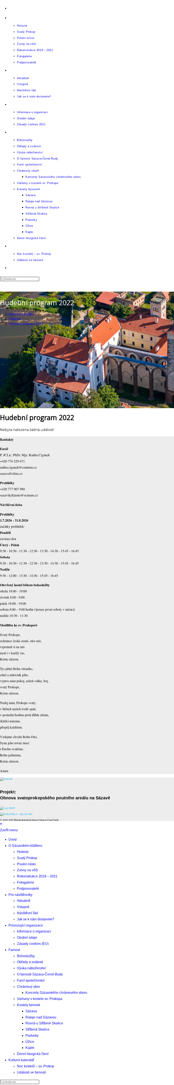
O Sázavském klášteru (25, 845)
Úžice (29, 1042)
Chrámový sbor (28, 986)
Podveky (32, 1035)
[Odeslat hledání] (41, 1082)
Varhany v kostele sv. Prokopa (39, 999)
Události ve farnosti (31, 1072)
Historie (23, 852)
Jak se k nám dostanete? (35, 919)
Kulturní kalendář (21, 1060)
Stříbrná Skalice (37, 1029)
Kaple (29, 1047)
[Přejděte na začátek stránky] (1, 824)
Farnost (14, 950)
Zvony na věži (27, 870)
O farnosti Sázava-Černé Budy (40, 974)
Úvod (12, 839)
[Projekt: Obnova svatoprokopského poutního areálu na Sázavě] (7, 808)
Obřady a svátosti (30, 962)
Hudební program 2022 (25, 324)
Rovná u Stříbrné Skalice (44, 1023)
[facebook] (6, 778)
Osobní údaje (27, 937)
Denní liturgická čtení (33, 1054)
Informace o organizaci (34, 931)
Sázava (31, 1011)
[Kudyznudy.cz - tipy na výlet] (16, 814)
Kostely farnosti (28, 1005)
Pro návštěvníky (20, 895)
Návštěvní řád (27, 913)
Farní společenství (31, 980)
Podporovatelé (28, 888)
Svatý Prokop (27, 858)
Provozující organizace (25, 925)
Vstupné (23, 907)
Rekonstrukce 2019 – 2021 (37, 876)
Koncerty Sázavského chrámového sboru (56, 992)
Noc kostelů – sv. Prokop (35, 1066)
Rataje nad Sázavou (40, 1017)
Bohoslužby (26, 956)
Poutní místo (26, 864)
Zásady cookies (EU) (33, 943)
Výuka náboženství (31, 968)
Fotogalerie (25, 882)
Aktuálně (23, 901)
